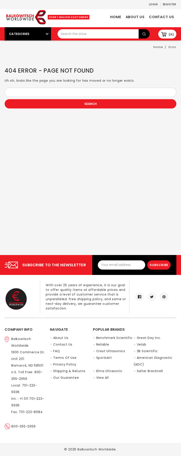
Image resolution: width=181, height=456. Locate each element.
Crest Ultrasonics (110, 351)
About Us (135, 16)
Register (169, 4)
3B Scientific (147, 351)
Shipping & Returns (69, 371)
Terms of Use (65, 358)
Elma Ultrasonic (109, 371)
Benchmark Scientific (114, 338)
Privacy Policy (64, 364)
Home (115, 16)
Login (153, 4)
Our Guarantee (66, 377)
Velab (141, 344)
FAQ (56, 351)
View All (102, 377)
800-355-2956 (23, 426)
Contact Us (161, 16)
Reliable (102, 344)
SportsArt (104, 358)
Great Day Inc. (149, 338)
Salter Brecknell (150, 371)
